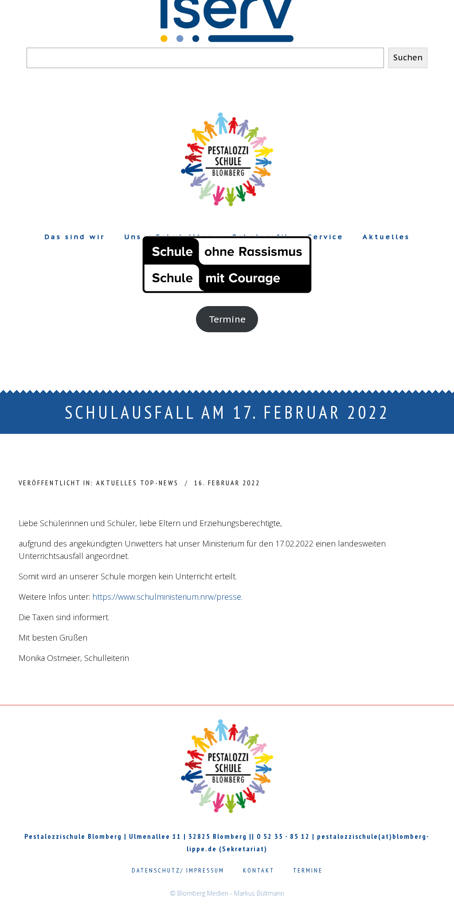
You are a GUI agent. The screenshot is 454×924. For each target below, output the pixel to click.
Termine (227, 319)
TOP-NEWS (159, 482)
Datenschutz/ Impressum (178, 870)
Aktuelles (116, 482)
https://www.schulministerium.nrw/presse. (167, 596)
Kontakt (258, 870)
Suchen (408, 58)
